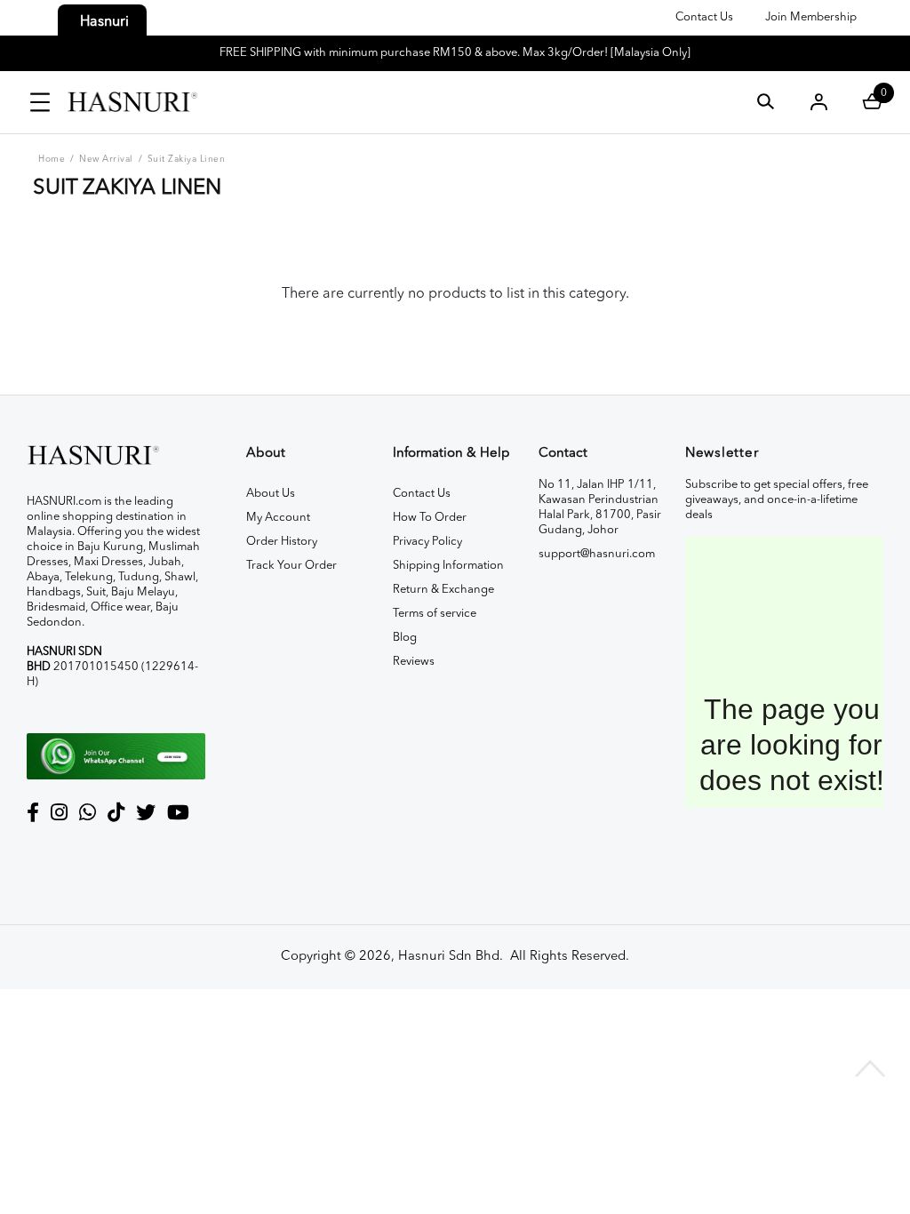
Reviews (414, 661)
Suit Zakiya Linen (187, 159)
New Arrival (106, 159)
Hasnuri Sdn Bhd (448, 956)
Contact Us (704, 17)
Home (51, 159)
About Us (270, 493)
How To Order (430, 517)
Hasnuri (104, 22)
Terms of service (434, 613)
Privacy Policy (427, 541)
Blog (405, 637)
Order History (281, 541)
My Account (278, 517)
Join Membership (811, 17)
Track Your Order (291, 565)
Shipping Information (448, 565)
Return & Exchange (443, 589)
